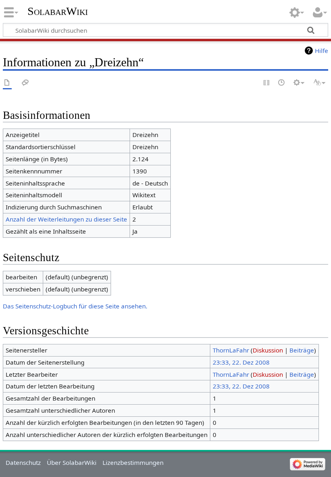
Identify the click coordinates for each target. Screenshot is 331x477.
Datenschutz (23, 462)
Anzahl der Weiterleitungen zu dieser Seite (66, 219)
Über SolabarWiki (71, 462)
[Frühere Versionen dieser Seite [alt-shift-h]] (281, 83)
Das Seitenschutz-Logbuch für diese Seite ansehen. (75, 306)
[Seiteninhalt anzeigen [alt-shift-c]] (7, 83)
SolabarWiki (57, 11)
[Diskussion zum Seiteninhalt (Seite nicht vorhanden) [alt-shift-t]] (25, 83)
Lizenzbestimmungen (133, 462)
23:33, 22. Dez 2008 (241, 362)
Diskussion (268, 350)
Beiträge (301, 350)
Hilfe (321, 50)
